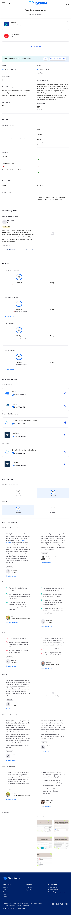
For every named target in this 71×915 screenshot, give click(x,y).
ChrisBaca (10, 220)
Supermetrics (15, 35)
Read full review (11, 576)
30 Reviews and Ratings (16, 36)
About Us (5, 887)
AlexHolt (13, 616)
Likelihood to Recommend (10, 485)
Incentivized (5, 245)
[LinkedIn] (66, 904)
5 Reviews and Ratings (16, 25)
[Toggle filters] (3, 4)
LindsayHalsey (49, 800)
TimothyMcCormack (51, 556)
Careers (5, 892)
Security (15, 903)
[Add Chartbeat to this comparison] (65, 435)
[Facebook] (57, 904)
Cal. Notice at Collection (10, 905)
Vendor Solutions (53, 887)
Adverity (14, 23)
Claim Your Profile (53, 890)
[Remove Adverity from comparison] (67, 22)
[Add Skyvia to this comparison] (65, 393)
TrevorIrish (48, 662)
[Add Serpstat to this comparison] (65, 406)
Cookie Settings (24, 905)
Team (4, 890)
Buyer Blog (29, 890)
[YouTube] (52, 904)
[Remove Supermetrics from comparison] (67, 33)
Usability (4, 501)
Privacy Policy (24, 903)
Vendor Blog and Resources (56, 892)
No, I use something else (57, 59)
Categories (29, 887)
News (4, 894)
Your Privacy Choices (36, 903)
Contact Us (6, 896)
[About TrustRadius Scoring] (3, 69)
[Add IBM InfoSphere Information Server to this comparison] (65, 422)
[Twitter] (61, 904)
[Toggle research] (9, 4)
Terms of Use (7, 903)
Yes (46, 59)
